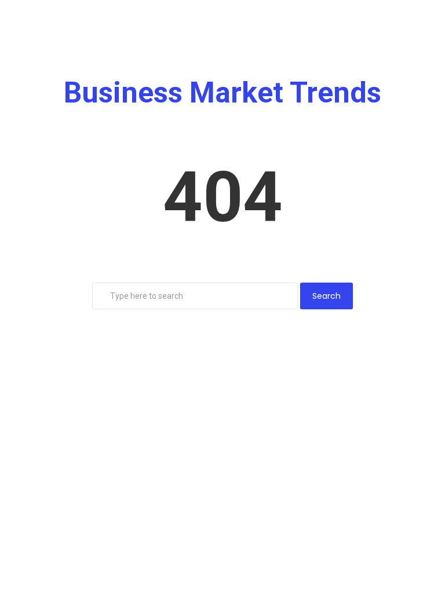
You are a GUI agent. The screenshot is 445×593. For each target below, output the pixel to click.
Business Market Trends (222, 92)
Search (326, 296)
